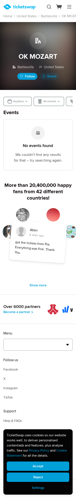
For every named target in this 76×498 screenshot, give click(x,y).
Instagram (10, 388)
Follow (30, 76)
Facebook (10, 369)
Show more (38, 285)
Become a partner (16, 312)
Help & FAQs (12, 421)
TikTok (8, 397)
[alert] (38, 462)
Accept (38, 466)
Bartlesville (49, 16)
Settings (38, 488)
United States (27, 16)
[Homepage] (19, 7)
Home (7, 16)
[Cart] (59, 6)
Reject (38, 477)
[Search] (49, 6)
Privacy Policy (39, 450)
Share (51, 76)
